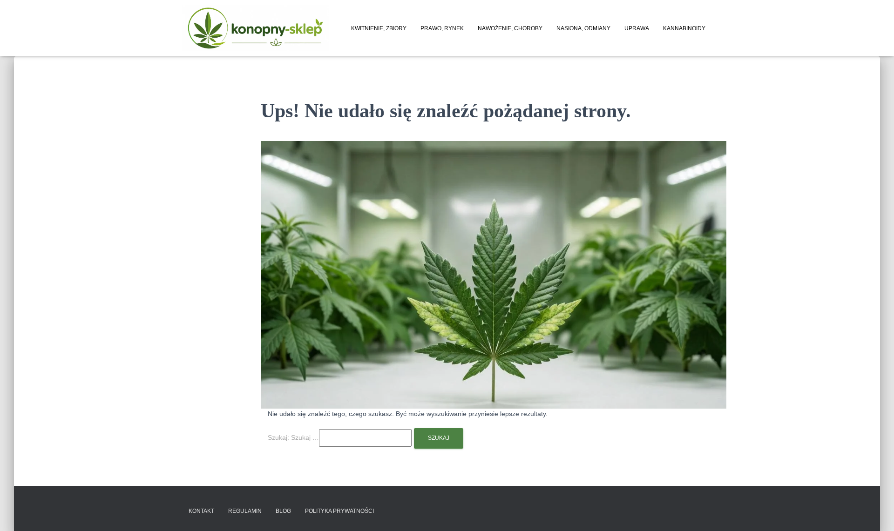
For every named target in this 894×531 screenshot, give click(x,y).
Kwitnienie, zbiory (378, 28)
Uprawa (636, 28)
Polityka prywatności (339, 511)
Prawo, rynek (442, 28)
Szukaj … (305, 437)
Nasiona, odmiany (583, 28)
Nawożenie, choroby (510, 28)
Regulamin (245, 511)
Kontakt (201, 511)
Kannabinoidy (684, 28)
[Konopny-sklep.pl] (255, 28)
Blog (283, 511)
